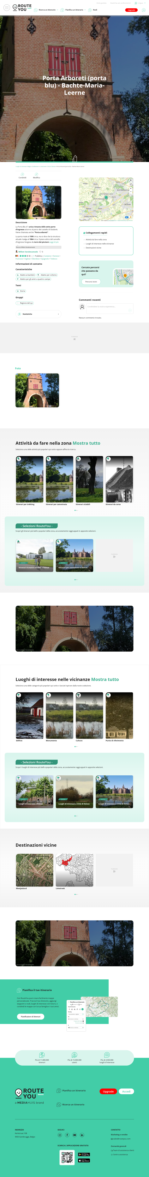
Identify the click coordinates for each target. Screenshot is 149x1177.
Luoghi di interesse (21, 166)
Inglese (27, 259)
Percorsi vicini (91, 282)
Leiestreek (43, 166)
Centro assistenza (120, 1154)
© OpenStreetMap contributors (124, 220)
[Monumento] (59, 715)
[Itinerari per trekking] (29, 479)
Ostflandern (35, 166)
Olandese (36, 259)
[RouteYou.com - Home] (22, 7)
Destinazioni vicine (93, 248)
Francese (19, 259)
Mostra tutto (86, 443)
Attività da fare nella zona (96, 239)
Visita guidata (101, 3)
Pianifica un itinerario (74, 1090)
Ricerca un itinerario (73, 1104)
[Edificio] (29, 715)
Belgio (29, 166)
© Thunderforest (112, 220)
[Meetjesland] (34, 870)
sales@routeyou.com (121, 1139)
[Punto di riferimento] (119, 715)
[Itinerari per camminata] (59, 479)
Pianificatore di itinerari (30, 1016)
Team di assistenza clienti (123, 1150)
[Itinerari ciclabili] (89, 479)
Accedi (126, 1091)
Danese (56, 256)
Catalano (47, 256)
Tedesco (53, 259)
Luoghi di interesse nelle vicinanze (99, 244)
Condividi (22, 177)
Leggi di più (54, 242)
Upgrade (131, 10)
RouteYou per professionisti (120, 3)
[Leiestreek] (74, 870)
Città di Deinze (51, 166)
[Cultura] (89, 715)
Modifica (36, 177)
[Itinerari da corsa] (119, 479)
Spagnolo (45, 259)
